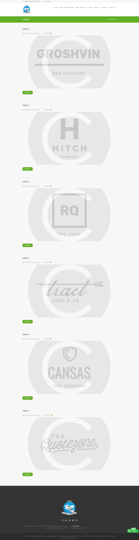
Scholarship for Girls (66, 7)
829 (48, 339)
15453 (48, 415)
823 (48, 186)
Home (56, 7)
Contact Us (112, 7)
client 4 (25, 181)
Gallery (104, 7)
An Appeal (89, 7)
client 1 (25, 410)
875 (48, 109)
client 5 (25, 105)
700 (48, 262)
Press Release (80, 7)
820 (48, 33)
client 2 (25, 334)
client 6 (25, 29)
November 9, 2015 (35, 33)
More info (28, 92)
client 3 (25, 258)
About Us (97, 7)
